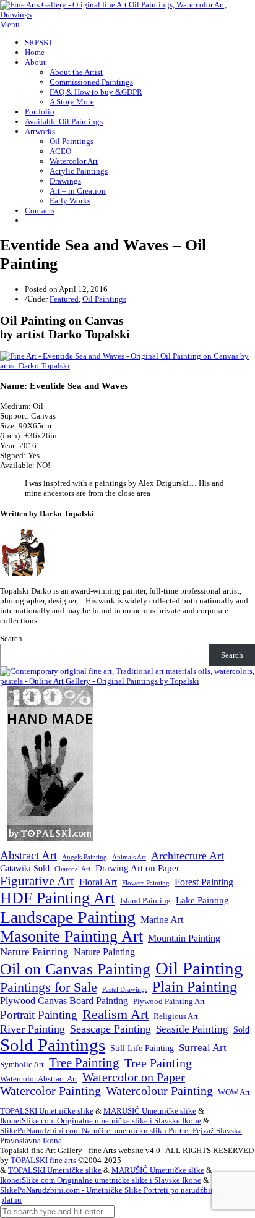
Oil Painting (199, 968)
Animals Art (129, 857)
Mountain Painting (184, 938)
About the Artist (76, 72)
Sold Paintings (52, 1045)
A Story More (72, 101)
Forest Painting (204, 882)
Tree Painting (84, 1062)
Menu (10, 24)
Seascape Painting (110, 1029)
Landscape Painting (68, 917)
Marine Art (161, 919)
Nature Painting (34, 952)
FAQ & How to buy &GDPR (96, 91)
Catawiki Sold (25, 868)
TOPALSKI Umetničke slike (46, 1110)
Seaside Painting (192, 1029)
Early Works (70, 200)
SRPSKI (38, 42)
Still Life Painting (142, 1048)
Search (11, 638)
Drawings (65, 180)
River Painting (32, 1029)
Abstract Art (28, 855)
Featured (64, 299)
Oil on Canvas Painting (75, 969)
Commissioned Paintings (91, 82)
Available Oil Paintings (64, 121)
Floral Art (98, 882)
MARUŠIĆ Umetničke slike (149, 1110)
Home (35, 52)
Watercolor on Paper (133, 1077)
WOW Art (234, 1092)
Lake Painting (202, 900)
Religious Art (175, 1016)
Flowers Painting (146, 883)
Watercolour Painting (159, 1090)
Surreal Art (203, 1048)
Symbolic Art (22, 1064)
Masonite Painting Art (71, 936)
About (35, 62)
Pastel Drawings (124, 989)
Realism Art (115, 1014)
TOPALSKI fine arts (44, 1160)
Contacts (39, 210)
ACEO (60, 151)
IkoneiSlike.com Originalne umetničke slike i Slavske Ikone (100, 1120)
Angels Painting (84, 857)
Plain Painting (194, 987)
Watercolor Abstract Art (38, 1079)
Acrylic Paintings (79, 171)
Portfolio (39, 111)
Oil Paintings (71, 141)
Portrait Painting (38, 1014)
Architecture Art (187, 856)
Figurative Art (37, 881)
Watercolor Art (74, 161)
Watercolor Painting (50, 1090)
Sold (241, 1029)
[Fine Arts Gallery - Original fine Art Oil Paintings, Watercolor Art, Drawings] (127, 14)
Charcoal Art (72, 869)
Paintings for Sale (48, 987)
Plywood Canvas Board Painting (64, 1000)
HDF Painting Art (57, 898)
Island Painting (145, 900)
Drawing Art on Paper (137, 867)
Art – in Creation (78, 190)
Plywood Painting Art (169, 1001)
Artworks (40, 131)
